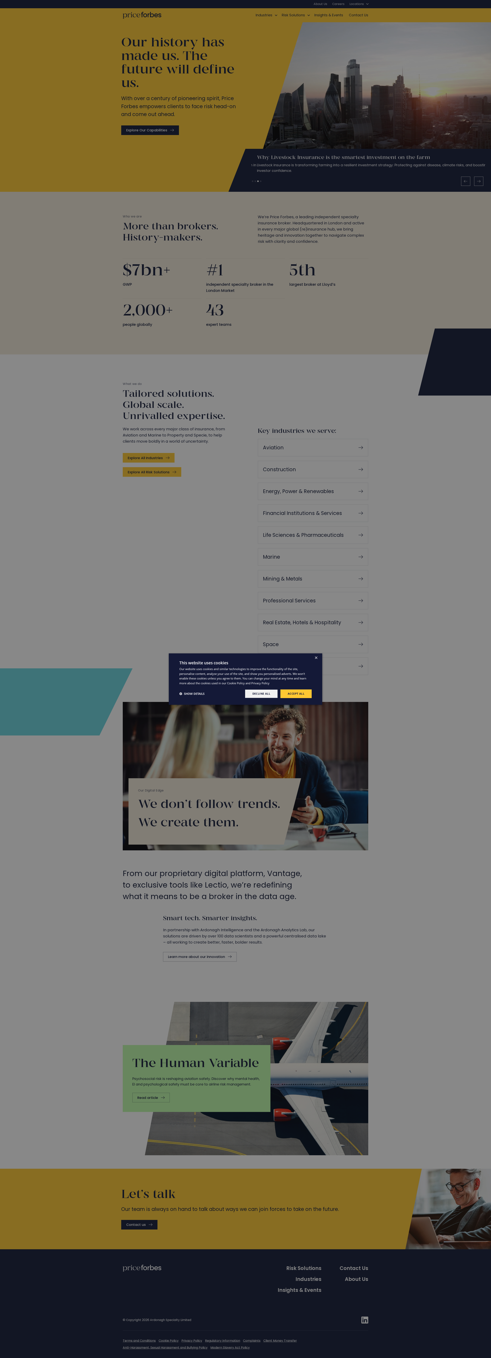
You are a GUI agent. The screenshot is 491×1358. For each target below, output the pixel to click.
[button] (191, 693)
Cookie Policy (236, 683)
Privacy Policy (260, 683)
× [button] (316, 657)
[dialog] (245, 679)
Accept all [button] (296, 693)
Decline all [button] (261, 693)
